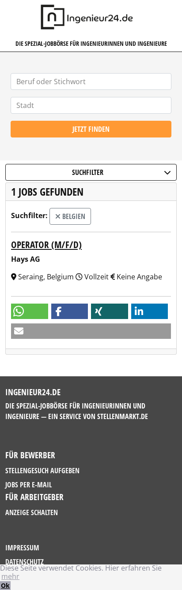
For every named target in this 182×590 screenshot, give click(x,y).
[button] (29, 311)
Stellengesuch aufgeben (42, 470)
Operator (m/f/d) (46, 244)
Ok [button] (5, 585)
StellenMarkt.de (122, 416)
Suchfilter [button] (87, 172)
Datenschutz (24, 562)
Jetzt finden (91, 129)
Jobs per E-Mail (28, 485)
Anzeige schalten (31, 512)
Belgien (73, 216)
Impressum (22, 548)
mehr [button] (10, 576)
